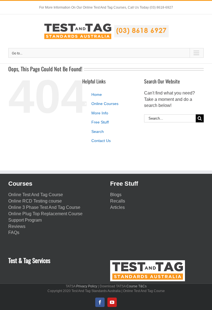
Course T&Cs (136, 286)
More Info (99, 113)
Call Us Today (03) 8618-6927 (150, 7)
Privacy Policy (86, 286)
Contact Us (101, 140)
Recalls (117, 201)
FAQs (13, 232)
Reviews (16, 226)
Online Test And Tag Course (35, 194)
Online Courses (104, 103)
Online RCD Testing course (35, 201)
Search (97, 131)
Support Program (25, 220)
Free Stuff (100, 122)
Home (96, 94)
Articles (117, 207)
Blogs (115, 194)
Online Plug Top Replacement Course (45, 213)
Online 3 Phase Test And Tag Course (44, 207)
